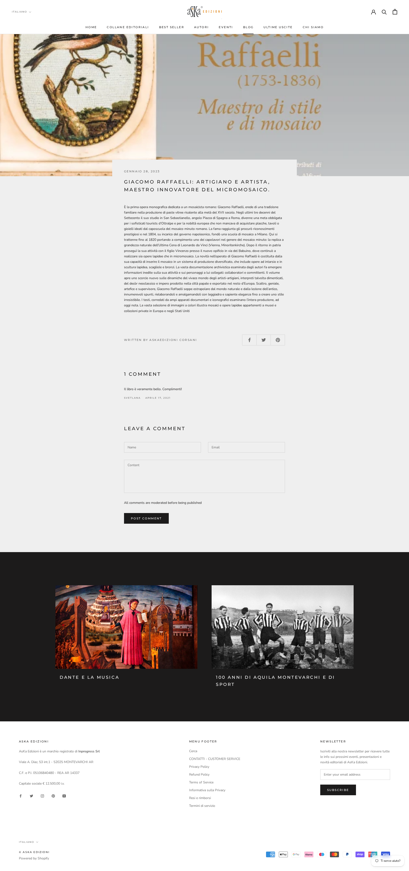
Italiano (19, 11)
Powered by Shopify (34, 858)
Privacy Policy (199, 766)
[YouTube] (64, 796)
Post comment (146, 518)
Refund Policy (199, 774)
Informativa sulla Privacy (207, 790)
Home (91, 27)
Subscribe (338, 790)
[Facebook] (20, 796)
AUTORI (201, 27)
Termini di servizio (202, 806)
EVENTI (226, 27)
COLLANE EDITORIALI (128, 27)
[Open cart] (395, 11)
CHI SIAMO (313, 27)
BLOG (248, 27)
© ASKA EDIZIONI (34, 852)
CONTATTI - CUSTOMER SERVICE (214, 759)
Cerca (193, 751)
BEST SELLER (171, 27)
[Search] (384, 11)
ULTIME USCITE (278, 27)
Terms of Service (201, 782)
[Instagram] (42, 796)
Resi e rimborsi (200, 798)
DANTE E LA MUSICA (89, 677)
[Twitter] (31, 796)
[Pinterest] (53, 796)
